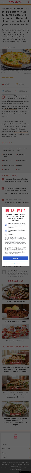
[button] (15, 235)
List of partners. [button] (10, 245)
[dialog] (15, 236)
